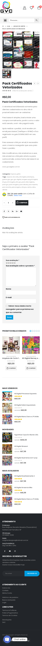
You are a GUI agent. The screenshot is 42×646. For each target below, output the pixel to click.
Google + (17, 211)
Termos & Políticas (9, 610)
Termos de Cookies (9, 615)
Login (4, 602)
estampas (30, 177)
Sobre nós (6, 588)
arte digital (22, 177)
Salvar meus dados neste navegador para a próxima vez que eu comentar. (20, 309)
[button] (5, 20)
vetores (4, 190)
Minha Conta (7, 593)
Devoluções (6, 620)
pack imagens (14, 184)
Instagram (15, 551)
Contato (5, 590)
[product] (11, 345)
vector (29, 187)
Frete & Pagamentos (10, 613)
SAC (3, 622)
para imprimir (33, 184)
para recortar (6, 187)
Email (21, 211)
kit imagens (11, 182)
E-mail (9, 297)
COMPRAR (23, 203)
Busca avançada (8, 600)
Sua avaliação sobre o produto (20, 266)
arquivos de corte (12, 177)
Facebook (4, 211)
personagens (16, 187)
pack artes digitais (28, 182)
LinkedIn (13, 211)
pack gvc (5, 184)
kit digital (34, 179)
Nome (8, 289)
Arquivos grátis (15, 174)
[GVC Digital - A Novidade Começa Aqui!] (6, 8)
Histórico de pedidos (10, 597)
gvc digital (17, 179)
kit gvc (4, 182)
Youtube (10, 551)
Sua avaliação (12, 260)
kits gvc (18, 182)
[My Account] (24, 7)
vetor (33, 187)
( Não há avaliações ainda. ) (22, 91)
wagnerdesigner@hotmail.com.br (15, 540)
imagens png (26, 179)
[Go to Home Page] (3, 26)
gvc (12, 179)
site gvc (24, 187)
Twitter (8, 211)
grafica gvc (6, 179)
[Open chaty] (7, 639)
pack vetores (23, 184)
